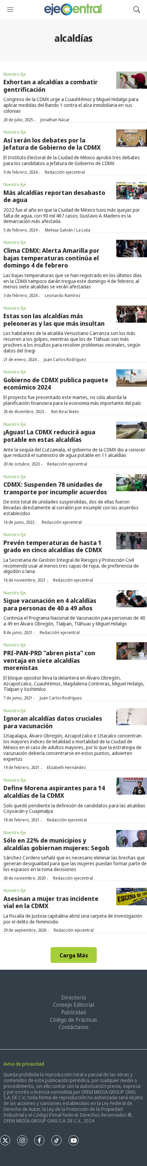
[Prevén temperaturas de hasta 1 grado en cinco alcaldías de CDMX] (131, 540)
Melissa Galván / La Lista (67, 230)
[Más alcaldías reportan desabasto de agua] (131, 190)
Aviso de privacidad (23, 1063)
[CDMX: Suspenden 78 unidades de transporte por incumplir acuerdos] (131, 483)
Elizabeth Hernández (66, 767)
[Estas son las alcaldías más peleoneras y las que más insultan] (131, 314)
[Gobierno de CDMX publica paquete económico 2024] (131, 378)
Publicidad (73, 1012)
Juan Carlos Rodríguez (65, 359)
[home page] (73, 9)
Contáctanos (74, 1027)
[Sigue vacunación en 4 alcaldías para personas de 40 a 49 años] (131, 599)
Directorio (73, 997)
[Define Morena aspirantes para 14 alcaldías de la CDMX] (131, 786)
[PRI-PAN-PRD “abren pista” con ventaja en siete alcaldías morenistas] (131, 651)
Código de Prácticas (73, 1020)
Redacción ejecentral (65, 172)
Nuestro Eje (14, 74)
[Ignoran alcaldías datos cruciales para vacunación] (131, 716)
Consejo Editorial (73, 1004)
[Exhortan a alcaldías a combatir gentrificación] (131, 80)
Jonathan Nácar (55, 120)
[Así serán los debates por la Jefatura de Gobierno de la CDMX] (131, 138)
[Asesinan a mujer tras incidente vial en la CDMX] (131, 896)
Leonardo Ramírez (62, 295)
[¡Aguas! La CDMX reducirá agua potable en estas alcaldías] (131, 430)
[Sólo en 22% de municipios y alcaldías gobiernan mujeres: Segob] (131, 838)
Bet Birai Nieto (65, 411)
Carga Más (73, 955)
